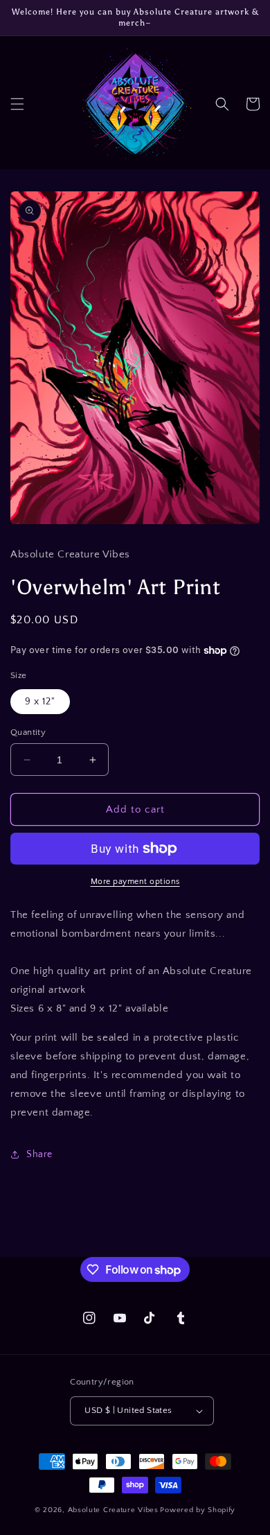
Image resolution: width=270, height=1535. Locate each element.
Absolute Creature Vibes (113, 1510)
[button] (17, 104)
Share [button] (39, 1154)
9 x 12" (40, 701)
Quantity (28, 732)
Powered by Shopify (197, 1510)
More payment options (135, 881)
